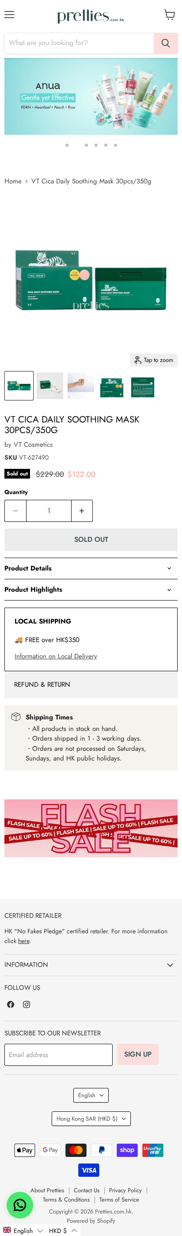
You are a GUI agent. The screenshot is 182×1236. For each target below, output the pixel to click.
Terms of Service (119, 1199)
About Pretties (47, 1190)
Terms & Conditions (66, 1199)
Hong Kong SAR (87, 1118)
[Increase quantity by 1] (82, 511)
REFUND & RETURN (42, 684)
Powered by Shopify (91, 1221)
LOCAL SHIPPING (43, 621)
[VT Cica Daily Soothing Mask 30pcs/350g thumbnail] (19, 386)
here (23, 940)
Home (13, 181)
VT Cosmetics (33, 444)
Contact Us (86, 1190)
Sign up (138, 1054)
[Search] (166, 43)
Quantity (16, 492)
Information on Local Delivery (56, 656)
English (86, 1095)
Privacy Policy (125, 1190)
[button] (23, 1230)
